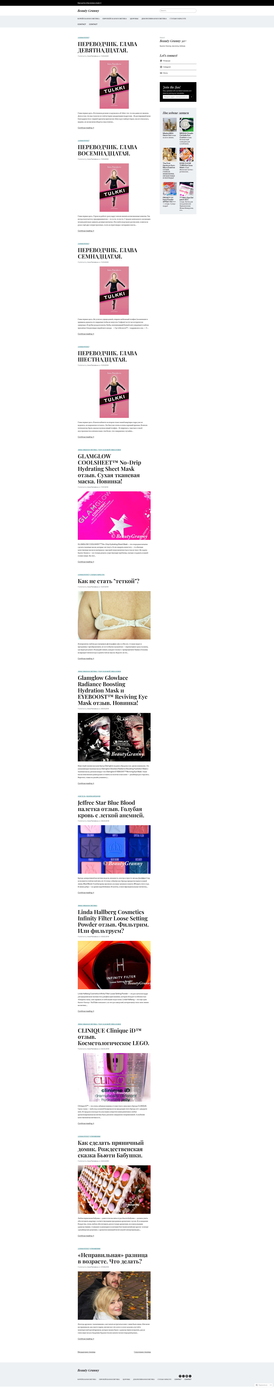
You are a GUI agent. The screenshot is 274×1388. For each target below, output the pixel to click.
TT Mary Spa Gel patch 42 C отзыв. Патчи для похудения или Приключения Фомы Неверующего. (186, 204)
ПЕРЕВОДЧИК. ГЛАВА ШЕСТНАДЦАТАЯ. (107, 356)
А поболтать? (83, 38)
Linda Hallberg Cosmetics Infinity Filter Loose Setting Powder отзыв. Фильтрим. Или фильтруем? (113, 921)
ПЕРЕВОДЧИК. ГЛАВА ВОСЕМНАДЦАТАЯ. (107, 150)
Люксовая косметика (87, 450)
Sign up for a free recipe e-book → (89, 3)
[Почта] (190, 1376)
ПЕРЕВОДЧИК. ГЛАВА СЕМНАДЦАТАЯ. (107, 253)
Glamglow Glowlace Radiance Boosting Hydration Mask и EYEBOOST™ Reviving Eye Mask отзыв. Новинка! (112, 690)
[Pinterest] (180, 1376)
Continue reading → (86, 128)
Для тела (81, 796)
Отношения (95, 1136)
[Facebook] (186, 1376)
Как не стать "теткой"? (108, 581)
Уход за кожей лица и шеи (109, 450)
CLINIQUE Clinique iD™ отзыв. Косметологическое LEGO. (113, 1036)
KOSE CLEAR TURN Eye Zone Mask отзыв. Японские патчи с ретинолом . (186, 167)
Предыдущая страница (86, 1352)
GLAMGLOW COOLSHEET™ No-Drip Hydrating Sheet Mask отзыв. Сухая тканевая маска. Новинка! (109, 468)
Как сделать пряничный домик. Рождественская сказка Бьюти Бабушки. (111, 1148)
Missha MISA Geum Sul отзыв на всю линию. (169, 135)
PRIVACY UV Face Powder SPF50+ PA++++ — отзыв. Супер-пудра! (169, 202)
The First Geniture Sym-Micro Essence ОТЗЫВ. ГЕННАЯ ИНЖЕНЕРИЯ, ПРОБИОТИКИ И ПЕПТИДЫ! (169, 170)
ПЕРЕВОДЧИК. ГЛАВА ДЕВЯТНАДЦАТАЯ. (107, 47)
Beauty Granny (88, 10)
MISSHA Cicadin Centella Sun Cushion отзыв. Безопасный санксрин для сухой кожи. (186, 138)
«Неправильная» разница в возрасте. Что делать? (113, 1258)
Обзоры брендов (93, 796)
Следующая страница (142, 1352)
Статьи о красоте (97, 575)
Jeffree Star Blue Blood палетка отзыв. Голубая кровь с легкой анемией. (111, 808)
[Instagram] (183, 1376)
